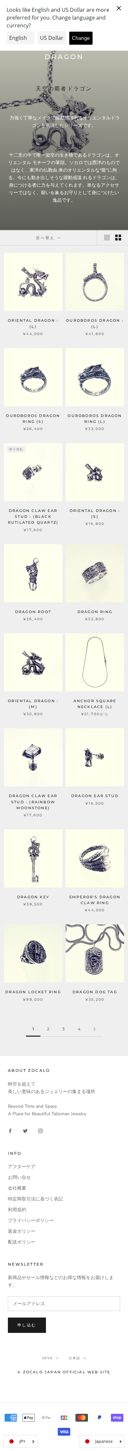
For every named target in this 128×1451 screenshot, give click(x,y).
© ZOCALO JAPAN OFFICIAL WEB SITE (63, 1372)
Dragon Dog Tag (95, 992)
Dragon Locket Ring (33, 992)
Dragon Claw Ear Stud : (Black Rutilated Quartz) (33, 516)
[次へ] (94, 1029)
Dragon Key (33, 897)
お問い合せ (19, 1177)
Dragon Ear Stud (94, 796)
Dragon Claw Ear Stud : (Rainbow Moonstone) (33, 802)
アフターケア (21, 1167)
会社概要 (17, 1188)
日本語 (74, 1358)
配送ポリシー (21, 1242)
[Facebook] (10, 1131)
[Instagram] (40, 1131)
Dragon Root (33, 612)
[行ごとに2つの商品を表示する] (118, 237)
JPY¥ (47, 1358)
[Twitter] (25, 1131)
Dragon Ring (94, 612)
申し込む (26, 1324)
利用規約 (17, 1210)
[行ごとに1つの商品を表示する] (107, 237)
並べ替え (46, 237)
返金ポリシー (21, 1231)
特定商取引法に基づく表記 (35, 1199)
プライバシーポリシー (31, 1220)
